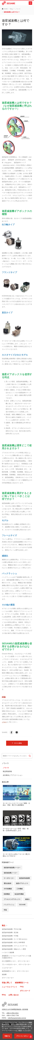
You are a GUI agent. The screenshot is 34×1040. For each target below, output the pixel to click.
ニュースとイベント (9, 987)
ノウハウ (17, 9)
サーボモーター (9, 878)
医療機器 (7, 894)
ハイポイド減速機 (8, 952)
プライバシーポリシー (22, 1036)
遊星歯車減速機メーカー (12, 867)
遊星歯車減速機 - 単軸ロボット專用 (14, 949)
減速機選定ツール (22, 983)
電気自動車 (7, 883)
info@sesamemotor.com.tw (17, 1018)
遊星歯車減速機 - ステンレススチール (14, 946)
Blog (11, 9)
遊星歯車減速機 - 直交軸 (10, 932)
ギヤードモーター (8, 978)
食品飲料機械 (19, 894)
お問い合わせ (13, 995)
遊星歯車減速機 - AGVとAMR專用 (13, 942)
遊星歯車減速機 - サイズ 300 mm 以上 (14, 939)
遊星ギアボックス (22, 883)
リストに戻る (18, 743)
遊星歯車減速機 (24, 878)
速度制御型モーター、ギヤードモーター (15, 971)
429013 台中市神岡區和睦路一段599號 (15, 1009)
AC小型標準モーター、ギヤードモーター (16, 961)
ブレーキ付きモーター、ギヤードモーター (16, 964)
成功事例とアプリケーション (12, 775)
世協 (5, 910)
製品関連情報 (7, 771)
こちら (4, 722)
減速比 (27, 899)
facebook (11, 732)
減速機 (4, 974)
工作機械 (20, 889)
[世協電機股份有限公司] (8, 3)
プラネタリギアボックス (12, 899)
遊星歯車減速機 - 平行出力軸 (11, 929)
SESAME (22, 904)
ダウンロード (25, 991)
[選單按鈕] (30, 3)
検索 (29, 755)
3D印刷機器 (8, 889)
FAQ (22, 987)
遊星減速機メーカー (10, 873)
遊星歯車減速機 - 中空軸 (10, 936)
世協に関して (7, 983)
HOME (6, 9)
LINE (17, 732)
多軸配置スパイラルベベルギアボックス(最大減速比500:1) (16, 957)
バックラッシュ (9, 904)
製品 (3, 925)
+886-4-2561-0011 (12, 1013)
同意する (7, 1036)
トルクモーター (7, 968)
